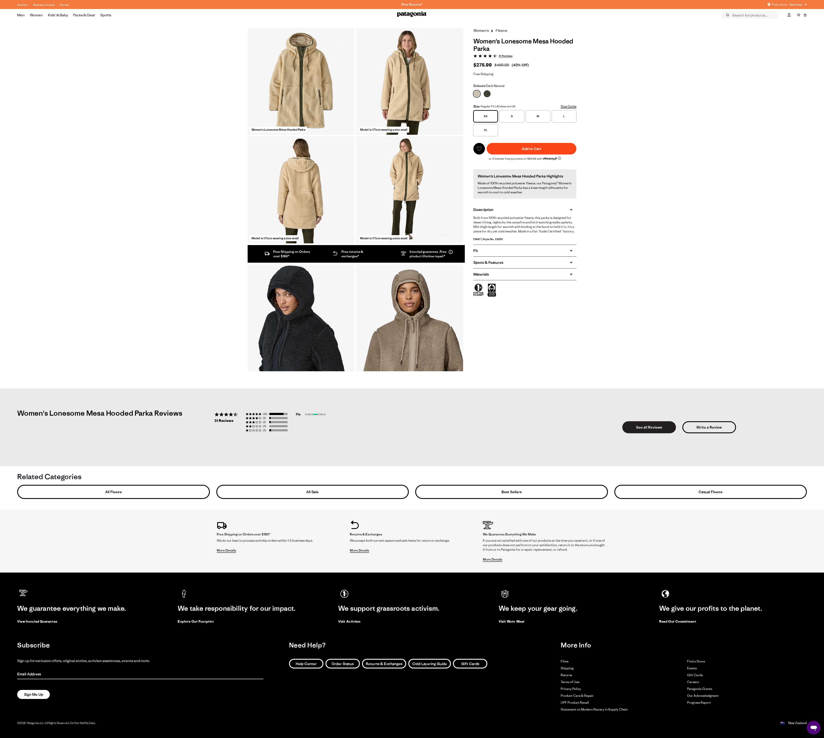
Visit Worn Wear (512, 621)
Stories (64, 5)
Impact (773, 21)
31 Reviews (505, 56)
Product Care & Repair (577, 696)
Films (564, 661)
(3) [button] (264, 430)
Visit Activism (349, 621)
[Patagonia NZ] (412, 15)
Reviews (732, 21)
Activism (22, 5)
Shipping (567, 668)
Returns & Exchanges (384, 663)
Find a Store (696, 661)
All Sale (312, 491)
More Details (226, 550)
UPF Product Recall (575, 702)
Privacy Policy (571, 689)
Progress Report (699, 702)
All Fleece (113, 491)
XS (486, 116)
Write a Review (709, 427)
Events (692, 668)
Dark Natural (488, 86)
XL (486, 130)
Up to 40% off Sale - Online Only (412, 4)
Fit (475, 250)
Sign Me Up (33, 694)
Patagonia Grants (699, 689)
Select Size (796, 21)
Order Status (343, 663)
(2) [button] (264, 418)
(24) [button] (265, 413)
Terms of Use (570, 682)
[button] (479, 149)
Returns (566, 675)
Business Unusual (44, 5)
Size (476, 106)
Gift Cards (470, 663)
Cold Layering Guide (429, 663)
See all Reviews (649, 427)
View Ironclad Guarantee (37, 621)
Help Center (306, 663)
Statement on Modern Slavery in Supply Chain (594, 709)
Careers (693, 682)
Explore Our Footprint (196, 621)
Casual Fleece (710, 491)
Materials (481, 274)
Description (483, 209)
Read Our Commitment (677, 621)
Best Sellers (511, 491)
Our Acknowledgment (703, 696)
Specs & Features (488, 262)
